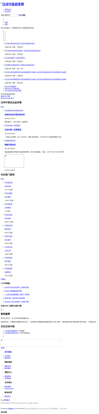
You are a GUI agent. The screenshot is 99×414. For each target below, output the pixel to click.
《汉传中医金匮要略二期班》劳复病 (17, 294)
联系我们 (8, 358)
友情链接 (8, 378)
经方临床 (8, 218)
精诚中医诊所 (10, 145)
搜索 (20, 15)
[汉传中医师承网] (12, 4)
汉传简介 (8, 356)
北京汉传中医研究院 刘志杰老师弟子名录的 (51, 72)
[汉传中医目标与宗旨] (12, 43)
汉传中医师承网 (30, 408)
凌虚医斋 (8, 272)
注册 (6, 22)
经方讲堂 (8, 240)
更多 (2, 107)
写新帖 (3, 279)
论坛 (8, 11)
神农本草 (8, 229)
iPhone (3, 98)
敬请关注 (8, 396)
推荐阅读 (8, 376)
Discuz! (11, 408)
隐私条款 (8, 368)
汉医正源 (8, 186)
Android (7, 98)
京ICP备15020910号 (43, 408)
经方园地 (8, 197)
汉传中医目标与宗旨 (27, 43)
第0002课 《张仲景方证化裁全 (15, 298)
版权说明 (8, 366)
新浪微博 (8, 386)
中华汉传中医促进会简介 (32, 50)
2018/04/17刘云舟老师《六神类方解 (17, 301)
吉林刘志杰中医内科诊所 (15, 114)
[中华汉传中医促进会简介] (14, 50)
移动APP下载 (5, 96)
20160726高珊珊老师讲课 (13, 291)
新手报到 (8, 261)
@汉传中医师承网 (11, 331)
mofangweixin (9, 388)
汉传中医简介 (20, 58)
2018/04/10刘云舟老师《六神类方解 (17, 287)
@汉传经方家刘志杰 (11, 333)
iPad (12, 98)
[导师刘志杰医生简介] (12, 65)
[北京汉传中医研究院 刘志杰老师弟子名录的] (20, 72)
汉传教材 (8, 207)
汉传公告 (8, 250)
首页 (8, 9)
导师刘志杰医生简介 (27, 65)
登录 (6, 24)
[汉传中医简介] (10, 58)
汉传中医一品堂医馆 (13, 130)
